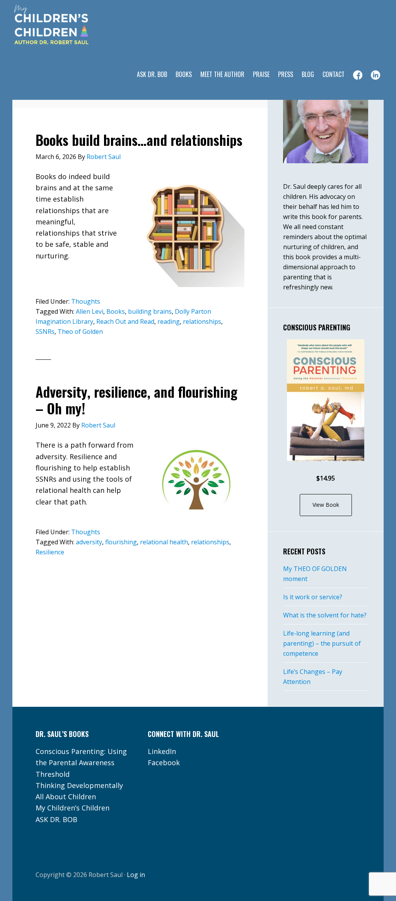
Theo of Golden (80, 331)
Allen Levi (89, 311)
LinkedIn (162, 751)
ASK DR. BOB (56, 819)
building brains (150, 311)
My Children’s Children (72, 807)
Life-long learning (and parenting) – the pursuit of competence (322, 643)
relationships (202, 321)
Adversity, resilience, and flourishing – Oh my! (136, 399)
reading (168, 321)
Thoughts (85, 301)
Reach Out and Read (125, 321)
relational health (164, 542)
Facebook (164, 762)
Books (115, 311)
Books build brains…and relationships (139, 139)
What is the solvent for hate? (325, 615)
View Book (325, 504)
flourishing (121, 542)
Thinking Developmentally (79, 785)
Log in (136, 874)
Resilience (50, 552)
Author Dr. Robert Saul (74, 25)
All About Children (66, 796)
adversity (89, 542)
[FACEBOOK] (358, 75)
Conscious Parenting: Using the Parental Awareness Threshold (81, 763)
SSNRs (45, 331)
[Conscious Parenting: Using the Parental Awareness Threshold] (325, 400)
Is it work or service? (312, 597)
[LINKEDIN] (375, 75)
